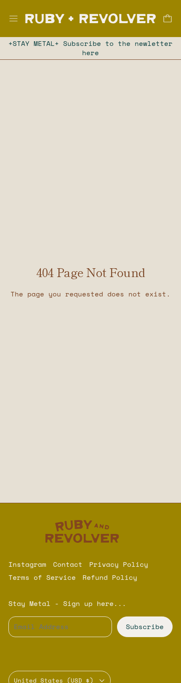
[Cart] (167, 18)
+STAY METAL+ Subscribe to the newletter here (90, 48)
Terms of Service (42, 577)
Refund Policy (110, 577)
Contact (68, 564)
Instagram (27, 564)
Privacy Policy (118, 564)
